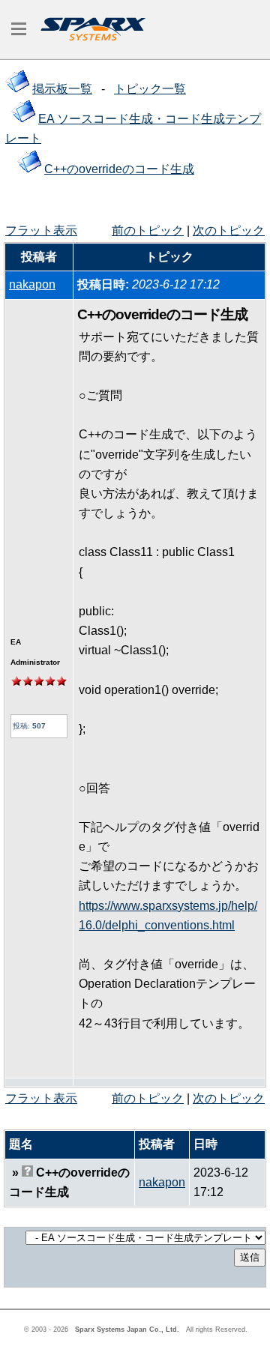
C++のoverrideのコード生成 (119, 169)
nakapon (32, 284)
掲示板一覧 (62, 88)
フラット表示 (41, 230)
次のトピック (229, 230)
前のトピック (148, 230)
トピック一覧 (150, 88)
